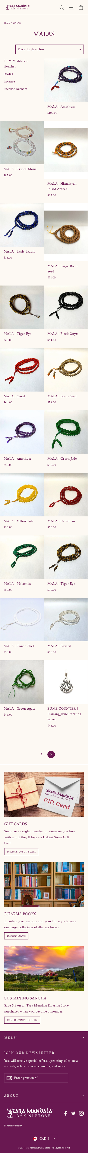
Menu (10, 1037)
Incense (9, 81)
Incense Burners (15, 89)
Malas (8, 74)
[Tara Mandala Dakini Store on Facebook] (65, 1113)
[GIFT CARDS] (44, 794)
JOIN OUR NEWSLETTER (29, 1052)
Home (7, 23)
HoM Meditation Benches (16, 64)
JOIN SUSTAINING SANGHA (22, 1020)
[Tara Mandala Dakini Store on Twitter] (73, 1113)
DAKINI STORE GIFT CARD (21, 851)
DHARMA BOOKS (16, 936)
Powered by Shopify (13, 1126)
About (11, 1095)
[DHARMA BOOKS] (44, 884)
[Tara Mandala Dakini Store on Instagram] (81, 1113)
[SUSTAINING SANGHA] (44, 968)
